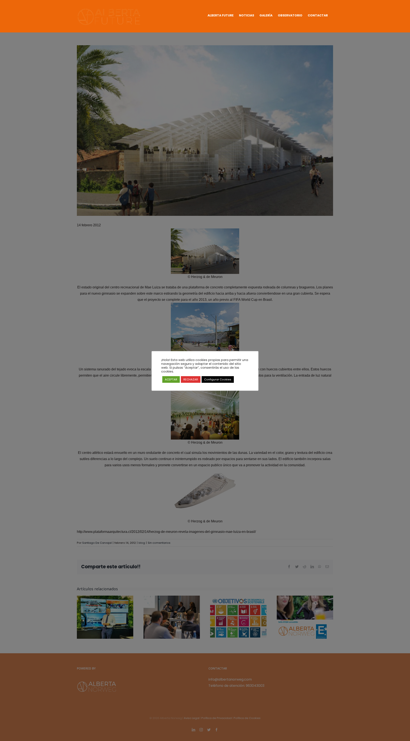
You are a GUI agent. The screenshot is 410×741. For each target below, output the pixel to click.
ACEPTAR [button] (171, 379)
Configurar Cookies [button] (217, 379)
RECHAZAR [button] (190, 379)
